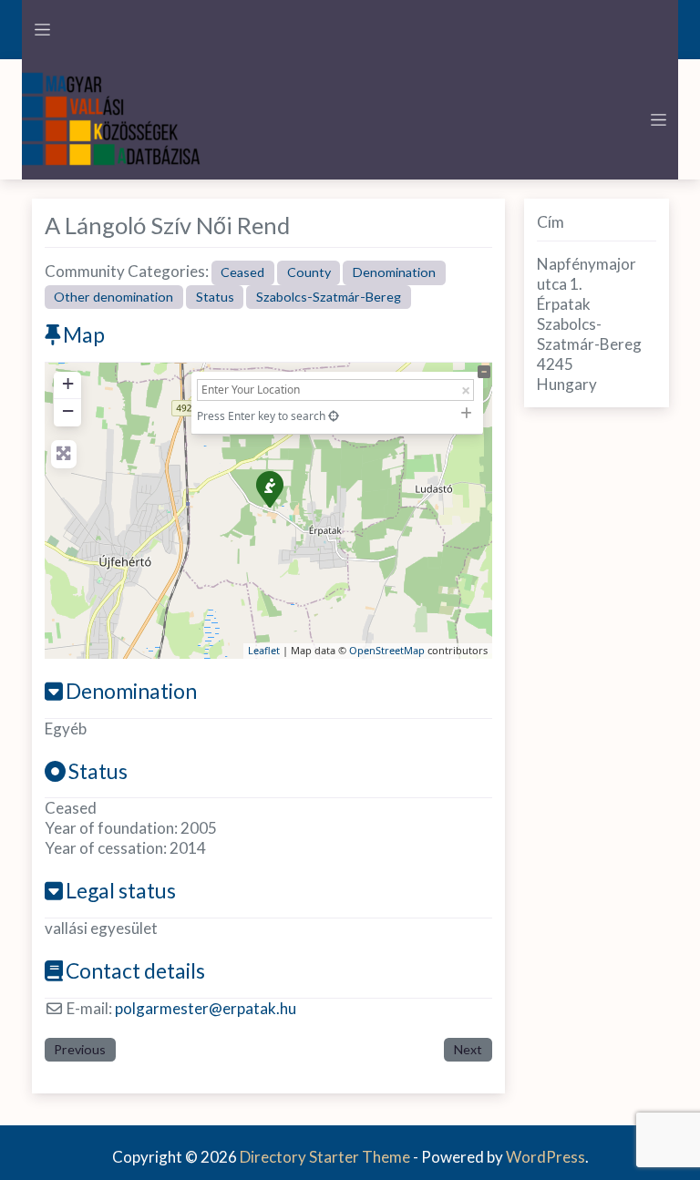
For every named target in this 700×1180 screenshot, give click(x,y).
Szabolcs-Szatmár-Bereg (328, 296)
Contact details (135, 970)
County (309, 272)
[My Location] (333, 416)
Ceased (242, 272)
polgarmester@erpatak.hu (205, 1008)
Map (84, 334)
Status (215, 296)
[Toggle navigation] (42, 29)
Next (468, 1049)
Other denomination (113, 296)
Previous (80, 1049)
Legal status (121, 890)
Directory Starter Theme (326, 1156)
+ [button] (68, 383)
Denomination (394, 272)
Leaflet (264, 650)
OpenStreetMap (387, 650)
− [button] (68, 410)
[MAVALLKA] (113, 117)
